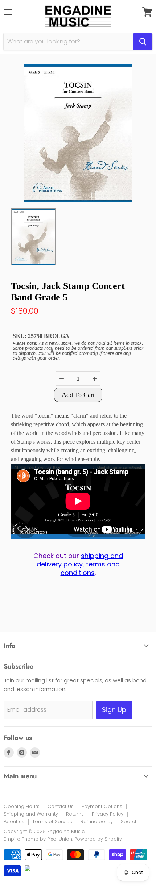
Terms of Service (52, 821)
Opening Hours (22, 806)
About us (14, 821)
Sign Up (114, 709)
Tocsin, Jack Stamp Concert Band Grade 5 (68, 291)
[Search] (142, 41)
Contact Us (61, 806)
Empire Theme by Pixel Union (38, 838)
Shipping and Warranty (31, 813)
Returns (75, 813)
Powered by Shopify (98, 838)
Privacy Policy (107, 813)
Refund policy (97, 821)
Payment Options (102, 806)
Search (129, 821)
